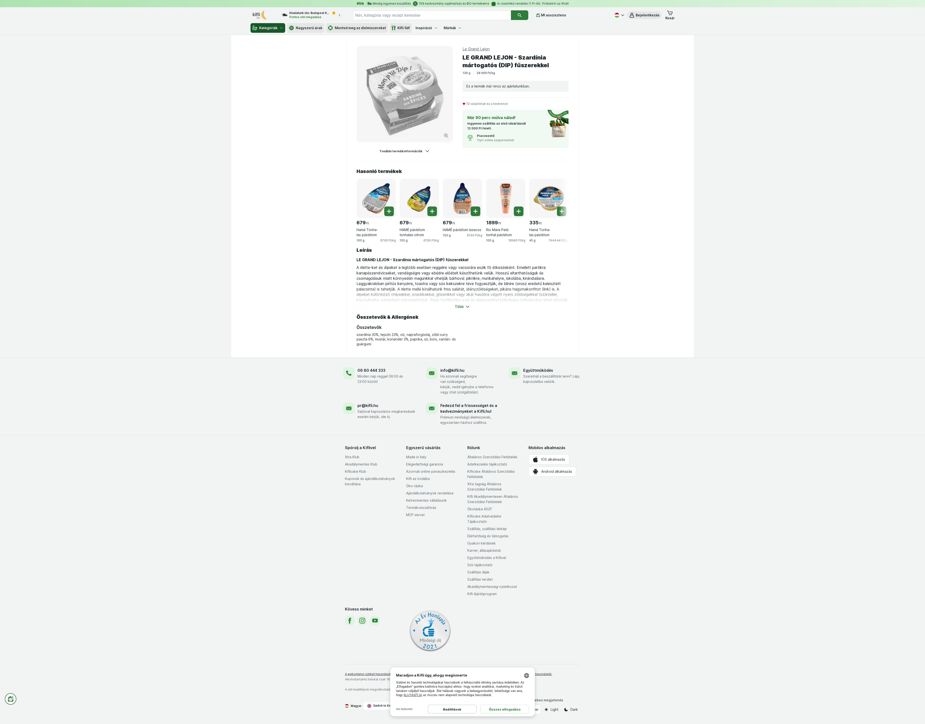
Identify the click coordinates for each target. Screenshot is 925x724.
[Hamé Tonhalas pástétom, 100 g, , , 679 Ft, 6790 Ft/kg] (376, 198)
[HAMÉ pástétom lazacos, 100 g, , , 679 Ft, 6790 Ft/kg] (462, 198)
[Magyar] (619, 15)
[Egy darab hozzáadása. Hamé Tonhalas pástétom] (389, 211)
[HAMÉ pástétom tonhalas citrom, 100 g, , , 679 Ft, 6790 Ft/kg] (419, 198)
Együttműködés (538, 370)
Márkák (450, 28)
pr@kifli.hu (367, 405)
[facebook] (350, 620)
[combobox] (432, 15)
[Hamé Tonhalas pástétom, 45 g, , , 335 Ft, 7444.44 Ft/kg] (548, 198)
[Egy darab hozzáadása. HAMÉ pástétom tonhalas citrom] (432, 211)
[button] (644, 15)
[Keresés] (519, 15)
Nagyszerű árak (309, 28)
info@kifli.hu (452, 370)
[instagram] (362, 620)
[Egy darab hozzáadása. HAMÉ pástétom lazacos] (475, 211)
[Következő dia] (559, 196)
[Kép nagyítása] (446, 135)
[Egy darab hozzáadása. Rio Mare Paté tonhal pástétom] (518, 211)
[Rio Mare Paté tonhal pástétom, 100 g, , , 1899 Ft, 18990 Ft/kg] (505, 198)
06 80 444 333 (371, 370)
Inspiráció (424, 28)
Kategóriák (268, 28)
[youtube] (375, 620)
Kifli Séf (403, 28)
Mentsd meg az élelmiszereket (360, 28)
